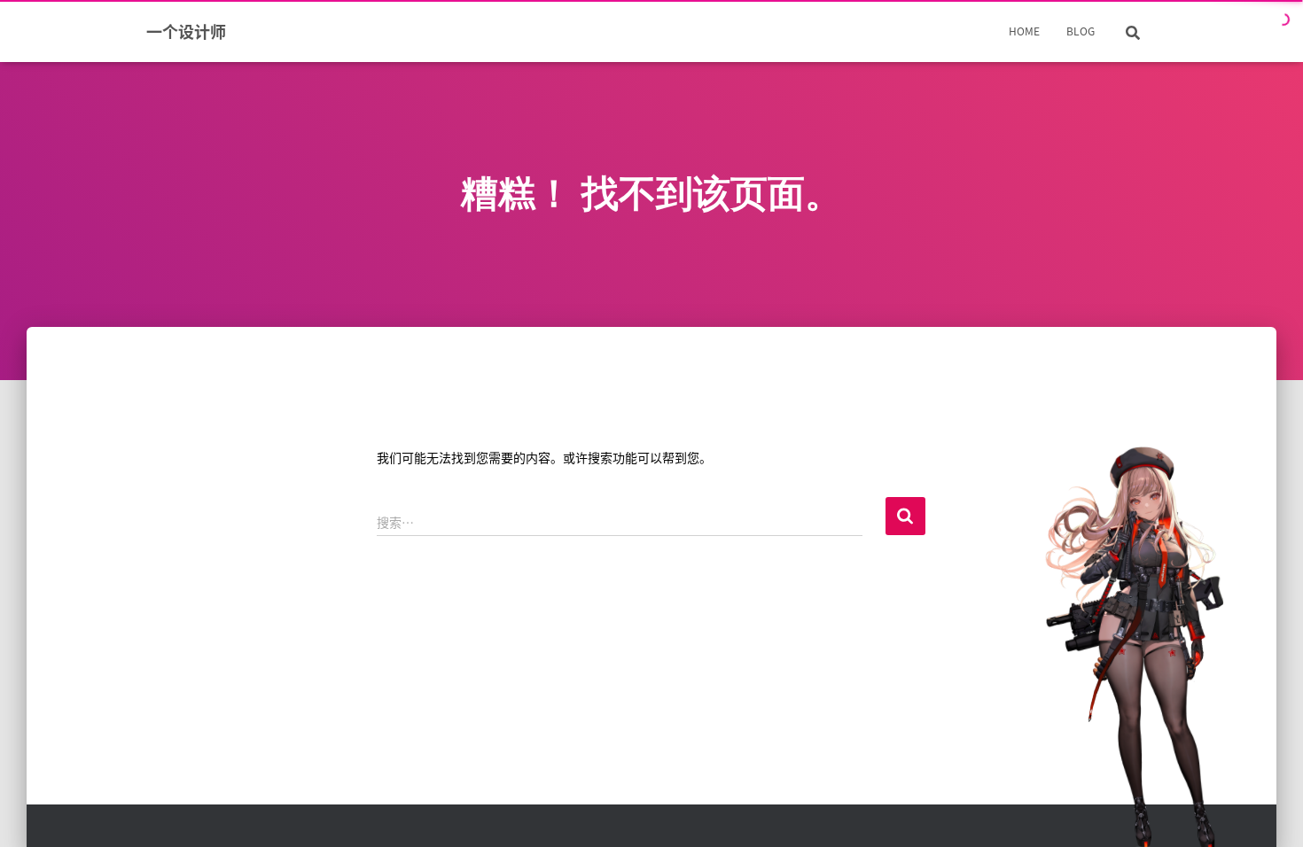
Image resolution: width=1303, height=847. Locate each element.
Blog (1080, 30)
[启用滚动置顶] (1268, 811)
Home (1024, 30)
